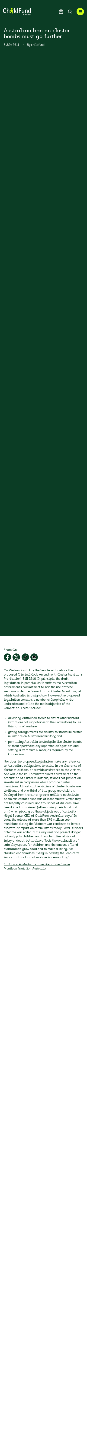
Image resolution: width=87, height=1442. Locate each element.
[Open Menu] (80, 11)
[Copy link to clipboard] (25, 657)
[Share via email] (34, 657)
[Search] (70, 11)
